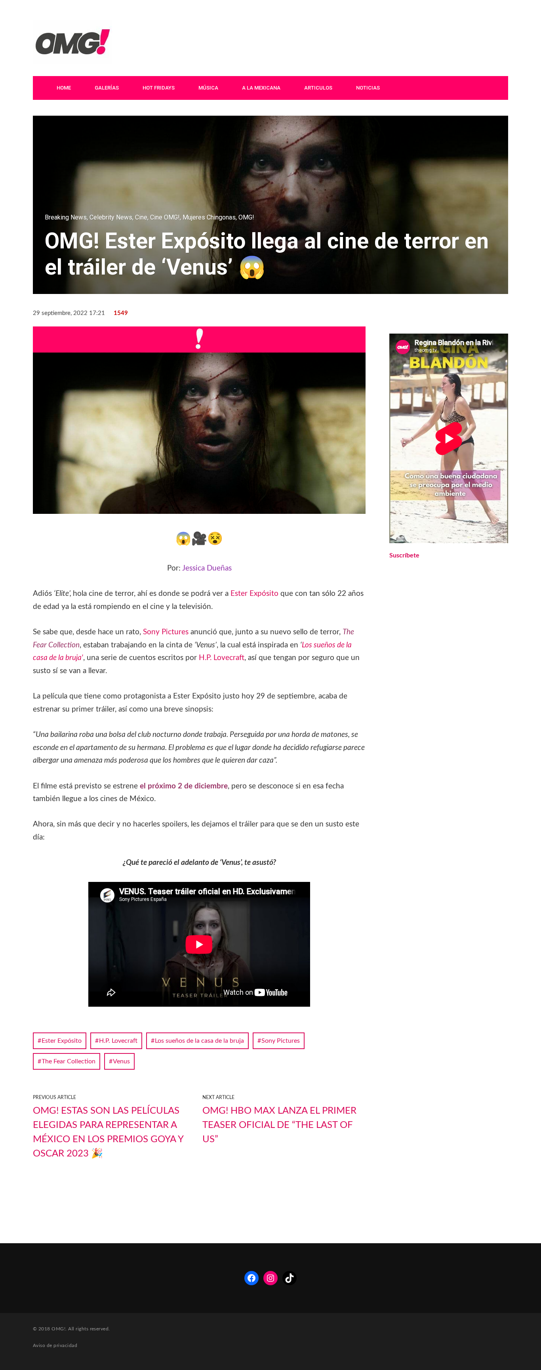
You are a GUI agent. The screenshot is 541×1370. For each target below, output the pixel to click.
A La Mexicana (261, 88)
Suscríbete (404, 555)
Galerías (107, 88)
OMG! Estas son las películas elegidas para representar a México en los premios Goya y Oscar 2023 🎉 (108, 1132)
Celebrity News (111, 217)
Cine (141, 217)
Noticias (368, 88)
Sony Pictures (166, 632)
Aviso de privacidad (55, 1345)
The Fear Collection (68, 1061)
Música (208, 88)
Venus (121, 1061)
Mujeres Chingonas (209, 217)
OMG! (246, 217)
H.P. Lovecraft (221, 658)
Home (64, 88)
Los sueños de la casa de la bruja (199, 1041)
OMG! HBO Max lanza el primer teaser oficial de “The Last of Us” (279, 1125)
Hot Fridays (159, 88)
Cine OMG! (165, 217)
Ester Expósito (254, 593)
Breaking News (66, 217)
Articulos (318, 88)
